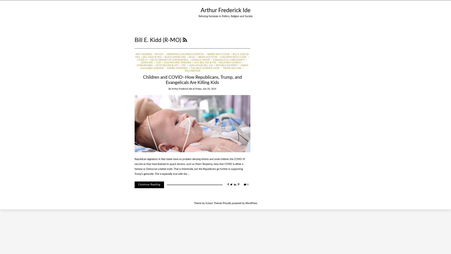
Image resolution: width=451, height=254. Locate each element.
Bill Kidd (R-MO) (152, 57)
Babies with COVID (218, 54)
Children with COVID (233, 57)
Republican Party (226, 65)
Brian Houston (207, 57)
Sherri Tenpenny (177, 68)
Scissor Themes (213, 203)
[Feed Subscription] (185, 40)
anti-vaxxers (143, 54)
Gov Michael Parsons (177, 63)
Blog (192, 57)
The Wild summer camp (205, 68)
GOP (158, 63)
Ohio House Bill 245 (201, 65)
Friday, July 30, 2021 (206, 89)
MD (184, 65)
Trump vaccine (232, 68)
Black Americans (175, 57)
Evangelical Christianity (229, 60)
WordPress (251, 203)
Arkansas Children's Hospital (185, 54)
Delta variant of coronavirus (169, 60)
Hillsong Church (230, 63)
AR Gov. (159, 54)
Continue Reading (149, 184)
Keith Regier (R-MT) (167, 65)
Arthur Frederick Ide (226, 10)
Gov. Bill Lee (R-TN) (205, 63)
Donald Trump (200, 60)
